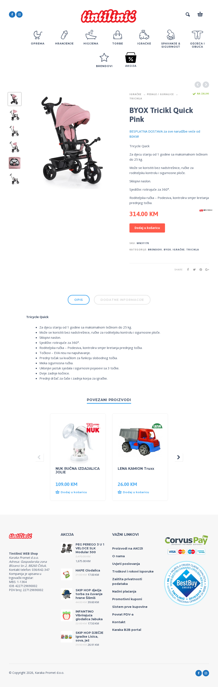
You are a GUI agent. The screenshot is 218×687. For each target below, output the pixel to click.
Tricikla (135, 98)
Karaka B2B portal (126, 630)
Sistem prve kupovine (130, 607)
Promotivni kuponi (127, 599)
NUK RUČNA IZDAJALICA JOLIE (78, 470)
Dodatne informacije (122, 300)
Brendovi (155, 249)
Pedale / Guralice (160, 94)
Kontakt (118, 622)
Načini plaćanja (124, 591)
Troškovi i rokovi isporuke (133, 571)
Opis (78, 300)
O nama (118, 556)
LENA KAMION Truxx (136, 469)
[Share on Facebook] (187, 269)
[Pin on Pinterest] (199, 269)
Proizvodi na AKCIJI (127, 548)
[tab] (78, 300)
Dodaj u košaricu (147, 228)
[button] (74, 492)
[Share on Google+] (206, 269)
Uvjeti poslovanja (126, 564)
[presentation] (34, 140)
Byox (167, 249)
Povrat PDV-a (122, 614)
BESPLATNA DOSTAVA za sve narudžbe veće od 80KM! (164, 134)
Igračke (135, 94)
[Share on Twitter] (193, 269)
